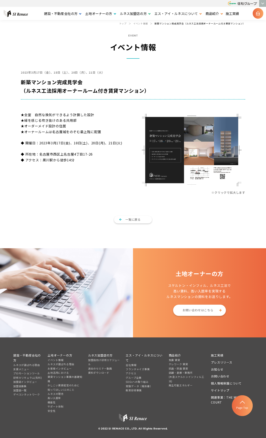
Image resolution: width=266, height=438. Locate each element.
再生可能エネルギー (181, 385)
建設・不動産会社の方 (27, 357)
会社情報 (131, 365)
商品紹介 (175, 355)
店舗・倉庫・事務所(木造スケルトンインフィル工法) (186, 377)
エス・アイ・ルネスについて (144, 357)
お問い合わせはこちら (197, 310)
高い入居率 (54, 398)
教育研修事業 (134, 390)
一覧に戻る (133, 219)
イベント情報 (56, 360)
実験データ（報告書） (139, 386)
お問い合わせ (220, 376)
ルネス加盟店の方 (100, 355)
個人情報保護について (226, 383)
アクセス (131, 373)
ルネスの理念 (56, 393)
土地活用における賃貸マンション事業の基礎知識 (65, 377)
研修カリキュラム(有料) (27, 377)
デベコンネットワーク (26, 394)
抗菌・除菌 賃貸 (178, 368)
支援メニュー (21, 369)
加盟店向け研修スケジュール (104, 362)
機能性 (51, 402)
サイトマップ (220, 390)
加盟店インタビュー (25, 381)
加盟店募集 (20, 386)
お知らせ (217, 369)
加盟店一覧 (20, 390)
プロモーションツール (26, 373)
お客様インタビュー (59, 368)
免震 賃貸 (174, 360)
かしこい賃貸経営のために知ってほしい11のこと (64, 387)
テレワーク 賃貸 (178, 364)
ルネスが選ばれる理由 (26, 365)
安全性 (51, 410)
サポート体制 (56, 406)
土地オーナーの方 (60, 355)
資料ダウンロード (98, 372)
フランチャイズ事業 (138, 369)
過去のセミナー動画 (100, 368)
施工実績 (232, 13)
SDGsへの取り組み (137, 381)
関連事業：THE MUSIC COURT (227, 399)
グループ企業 (134, 377)
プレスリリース (221, 362)
